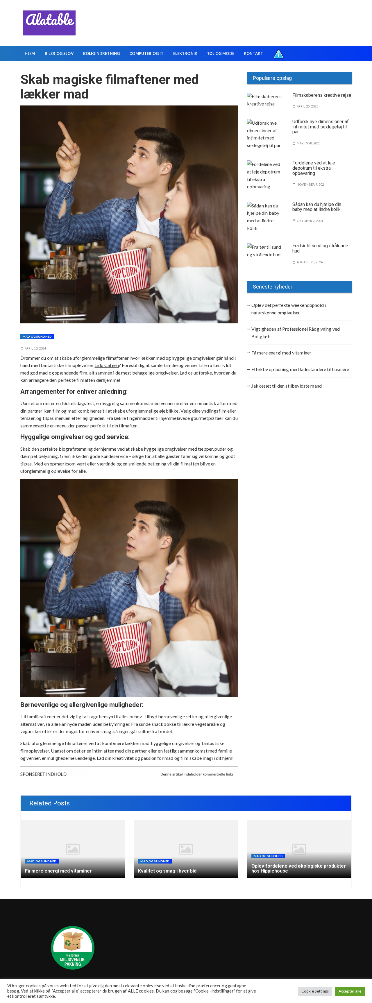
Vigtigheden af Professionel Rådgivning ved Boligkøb (295, 332)
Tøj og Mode (220, 53)
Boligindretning (101, 53)
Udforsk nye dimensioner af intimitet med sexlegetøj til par (320, 127)
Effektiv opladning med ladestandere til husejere (300, 369)
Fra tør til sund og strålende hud (320, 248)
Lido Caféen (106, 365)
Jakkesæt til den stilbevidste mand (286, 385)
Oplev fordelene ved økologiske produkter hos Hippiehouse (298, 868)
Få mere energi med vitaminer (281, 352)
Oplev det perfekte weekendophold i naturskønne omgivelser (288, 308)
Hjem (30, 53)
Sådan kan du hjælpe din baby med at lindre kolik (316, 207)
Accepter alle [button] (350, 991)
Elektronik (185, 53)
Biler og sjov (59, 53)
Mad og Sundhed (37, 336)
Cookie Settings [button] (315, 991)
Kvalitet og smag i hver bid (167, 871)
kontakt (253, 53)
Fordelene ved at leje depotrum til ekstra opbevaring (313, 168)
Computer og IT (146, 53)
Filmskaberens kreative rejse (321, 95)
